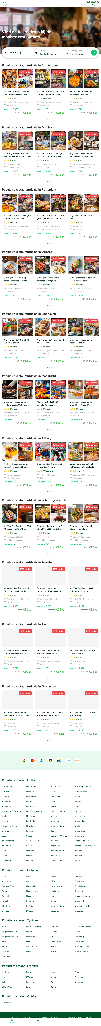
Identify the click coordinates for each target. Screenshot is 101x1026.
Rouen (78, 972)
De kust (5, 911)
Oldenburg (79, 936)
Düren (29, 931)
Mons (52, 896)
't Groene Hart (32, 841)
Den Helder (31, 786)
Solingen (6, 956)
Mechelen (54, 891)
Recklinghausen (82, 946)
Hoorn (53, 791)
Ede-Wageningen (34, 811)
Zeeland (78, 850)
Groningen (31, 845)
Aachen (5, 926)
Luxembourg (56, 886)
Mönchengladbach (83, 926)
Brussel (5, 896)
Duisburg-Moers (33, 926)
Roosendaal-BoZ (57, 850)
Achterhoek (7, 786)
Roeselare (79, 881)
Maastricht (55, 806)
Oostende (54, 911)
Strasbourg (80, 977)
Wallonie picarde (82, 906)
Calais (4, 982)
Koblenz (54, 926)
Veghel (78, 826)
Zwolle (78, 860)
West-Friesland (82, 841)
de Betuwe (7, 845)
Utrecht (78, 811)
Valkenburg (80, 816)
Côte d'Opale (8, 987)
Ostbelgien (80, 876)
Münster (78, 931)
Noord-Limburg (57, 826)
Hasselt (29, 896)
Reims (53, 987)
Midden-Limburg (57, 811)
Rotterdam (55, 855)
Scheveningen (56, 860)
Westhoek (79, 911)
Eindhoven (30, 816)
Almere (5, 796)
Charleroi (6, 906)
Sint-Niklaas (80, 886)
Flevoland (30, 826)
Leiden (53, 801)
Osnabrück (79, 941)
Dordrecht (30, 801)
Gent (28, 881)
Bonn (4, 946)
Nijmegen (54, 816)
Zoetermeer (80, 855)
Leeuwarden (56, 796)
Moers (53, 946)
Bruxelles (6, 901)
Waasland (79, 901)
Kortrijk (29, 906)
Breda (4, 836)
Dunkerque (31, 972)
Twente (78, 801)
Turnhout (79, 891)
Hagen (29, 951)
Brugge (5, 891)
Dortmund (6, 951)
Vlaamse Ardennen (83, 896)
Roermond (55, 845)
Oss (52, 831)
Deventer (30, 791)
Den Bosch (7, 855)
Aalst (4, 876)
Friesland (30, 831)
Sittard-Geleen (81, 791)
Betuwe (5, 831)
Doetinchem (31, 796)
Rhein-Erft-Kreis (82, 951)
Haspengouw (32, 891)
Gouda (29, 836)
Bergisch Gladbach (10, 936)
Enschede (30, 821)
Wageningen (80, 831)
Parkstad (54, 841)
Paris (52, 982)
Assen (5, 821)
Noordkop (54, 821)
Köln (52, 936)
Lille (28, 987)
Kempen (30, 901)
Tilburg (78, 796)
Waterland (79, 836)
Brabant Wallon (9, 886)
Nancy (53, 977)
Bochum (5, 941)
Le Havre (30, 982)
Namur (53, 901)
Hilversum (55, 786)
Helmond (30, 860)
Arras (4, 977)
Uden (77, 806)
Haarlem (30, 850)
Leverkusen (55, 941)
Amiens (5, 972)
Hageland (30, 886)
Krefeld (53, 931)
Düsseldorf (31, 936)
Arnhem (5, 816)
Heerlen (30, 855)
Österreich (6, 1002)
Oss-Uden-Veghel (58, 836)
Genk (28, 876)
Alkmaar (5, 791)
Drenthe (30, 806)
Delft (4, 850)
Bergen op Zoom (9, 826)
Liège (52, 881)
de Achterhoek (8, 841)
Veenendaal (80, 821)
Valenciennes (81, 982)
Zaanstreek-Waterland (85, 845)
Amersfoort (7, 801)
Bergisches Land (9, 931)
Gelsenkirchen (32, 946)
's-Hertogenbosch (83, 786)
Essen (29, 941)
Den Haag (6, 860)
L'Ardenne (31, 911)
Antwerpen (7, 881)
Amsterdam (7, 806)
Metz (52, 972)
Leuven (53, 876)
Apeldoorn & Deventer (12, 811)
